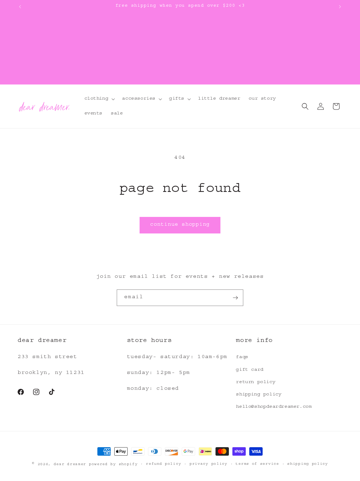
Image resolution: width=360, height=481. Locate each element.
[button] (99, 99)
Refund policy (163, 464)
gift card (249, 370)
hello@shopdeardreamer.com (273, 407)
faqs (242, 357)
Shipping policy (307, 464)
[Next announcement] (340, 6)
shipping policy (258, 394)
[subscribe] (235, 297)
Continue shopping (180, 225)
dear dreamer (70, 465)
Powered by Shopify (113, 465)
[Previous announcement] (20, 6)
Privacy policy (208, 464)
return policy (255, 382)
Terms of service (257, 464)
